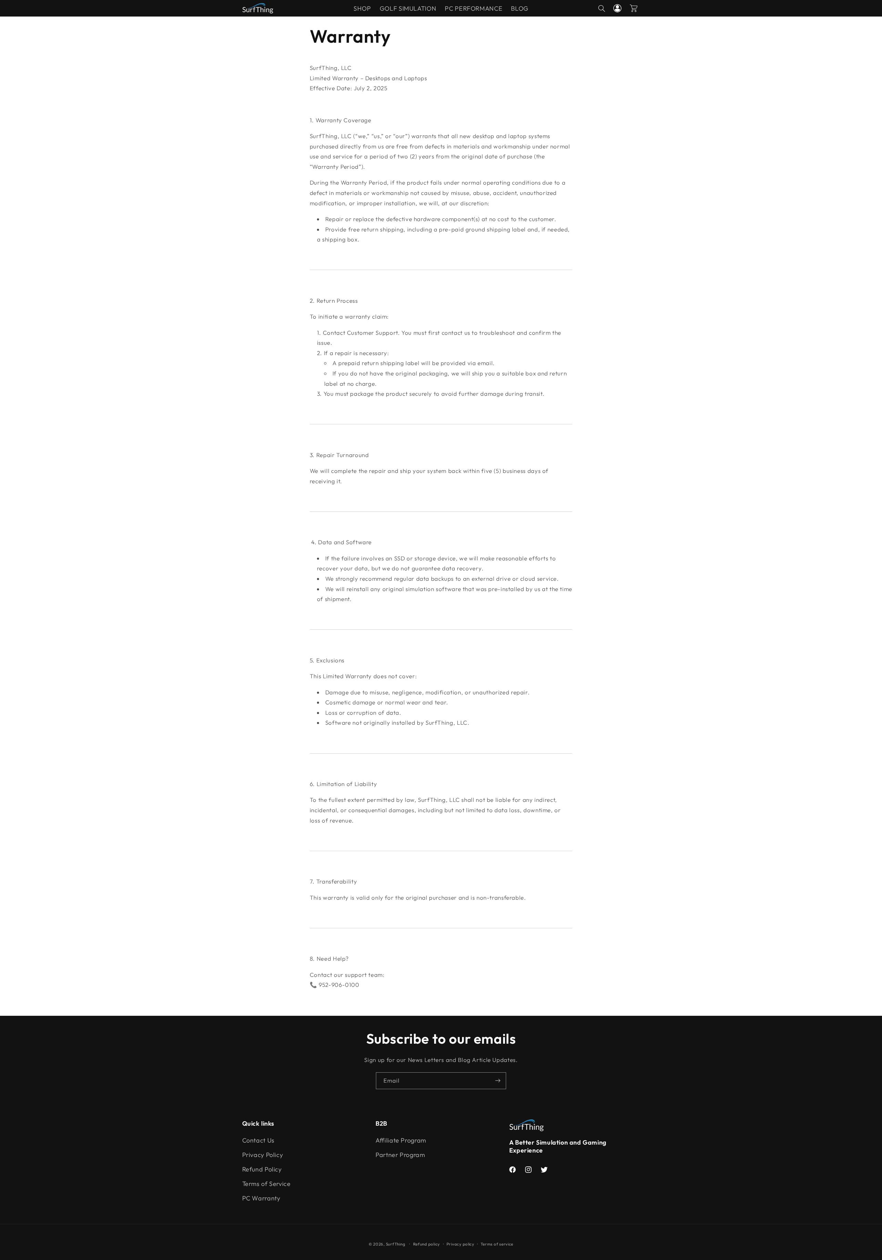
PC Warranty (261, 1198)
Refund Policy (262, 1169)
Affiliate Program (401, 1140)
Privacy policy (460, 1244)
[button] (601, 8)
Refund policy (426, 1244)
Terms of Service (266, 1184)
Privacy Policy (262, 1155)
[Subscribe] (498, 1080)
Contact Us (258, 1140)
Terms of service (497, 1244)
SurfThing (396, 1244)
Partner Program (400, 1155)
